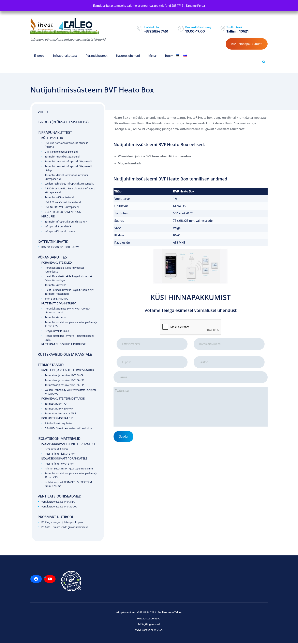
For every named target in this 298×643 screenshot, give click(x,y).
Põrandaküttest (53, 257)
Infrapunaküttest (55, 132)
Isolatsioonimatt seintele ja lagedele (69, 443)
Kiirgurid (48, 216)
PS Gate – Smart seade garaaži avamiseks (64, 527)
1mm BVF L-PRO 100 (56, 298)
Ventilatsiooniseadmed (59, 496)
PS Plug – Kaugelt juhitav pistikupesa (62, 522)
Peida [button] (201, 5)
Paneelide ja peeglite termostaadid (67, 370)
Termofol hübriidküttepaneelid (62, 156)
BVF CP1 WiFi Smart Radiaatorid (63, 202)
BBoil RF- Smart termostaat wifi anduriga (68, 428)
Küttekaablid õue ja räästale (65, 354)
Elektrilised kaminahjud (63, 211)
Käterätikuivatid (53, 242)
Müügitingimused (149, 624)
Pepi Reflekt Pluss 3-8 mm (60, 453)
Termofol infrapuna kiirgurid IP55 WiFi (66, 221)
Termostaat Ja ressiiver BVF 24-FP (64, 385)
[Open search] (263, 62)
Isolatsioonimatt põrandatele (64, 458)
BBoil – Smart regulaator (59, 423)
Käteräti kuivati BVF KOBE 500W (60, 247)
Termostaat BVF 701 (56, 403)
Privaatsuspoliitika (149, 618)
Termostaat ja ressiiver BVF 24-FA (64, 375)
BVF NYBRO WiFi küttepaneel (62, 207)
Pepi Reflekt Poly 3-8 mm (59, 463)
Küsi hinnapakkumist (246, 44)
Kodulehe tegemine (149, 634)
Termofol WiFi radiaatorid (59, 197)
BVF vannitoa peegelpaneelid (61, 151)
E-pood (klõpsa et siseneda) (63, 122)
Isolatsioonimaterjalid (59, 439)
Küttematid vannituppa (58, 303)
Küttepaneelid (52, 137)
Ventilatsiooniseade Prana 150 (58, 501)
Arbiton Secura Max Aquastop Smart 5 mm (69, 468)
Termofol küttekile (55, 285)
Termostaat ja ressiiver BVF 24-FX (64, 380)
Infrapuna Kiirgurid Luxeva (60, 231)
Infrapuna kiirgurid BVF (58, 226)
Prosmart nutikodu (56, 517)
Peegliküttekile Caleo (57, 330)
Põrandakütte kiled (56, 262)
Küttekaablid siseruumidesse (63, 344)
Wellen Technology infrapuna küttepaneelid (69, 183)
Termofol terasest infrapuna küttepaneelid (69, 161)
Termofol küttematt (56, 317)
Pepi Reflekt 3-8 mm (57, 449)
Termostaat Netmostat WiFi (60, 413)
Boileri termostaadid (57, 418)
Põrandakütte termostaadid (63, 398)
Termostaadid (51, 365)
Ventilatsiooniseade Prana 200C (59, 506)
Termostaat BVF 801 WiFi (59, 408)
